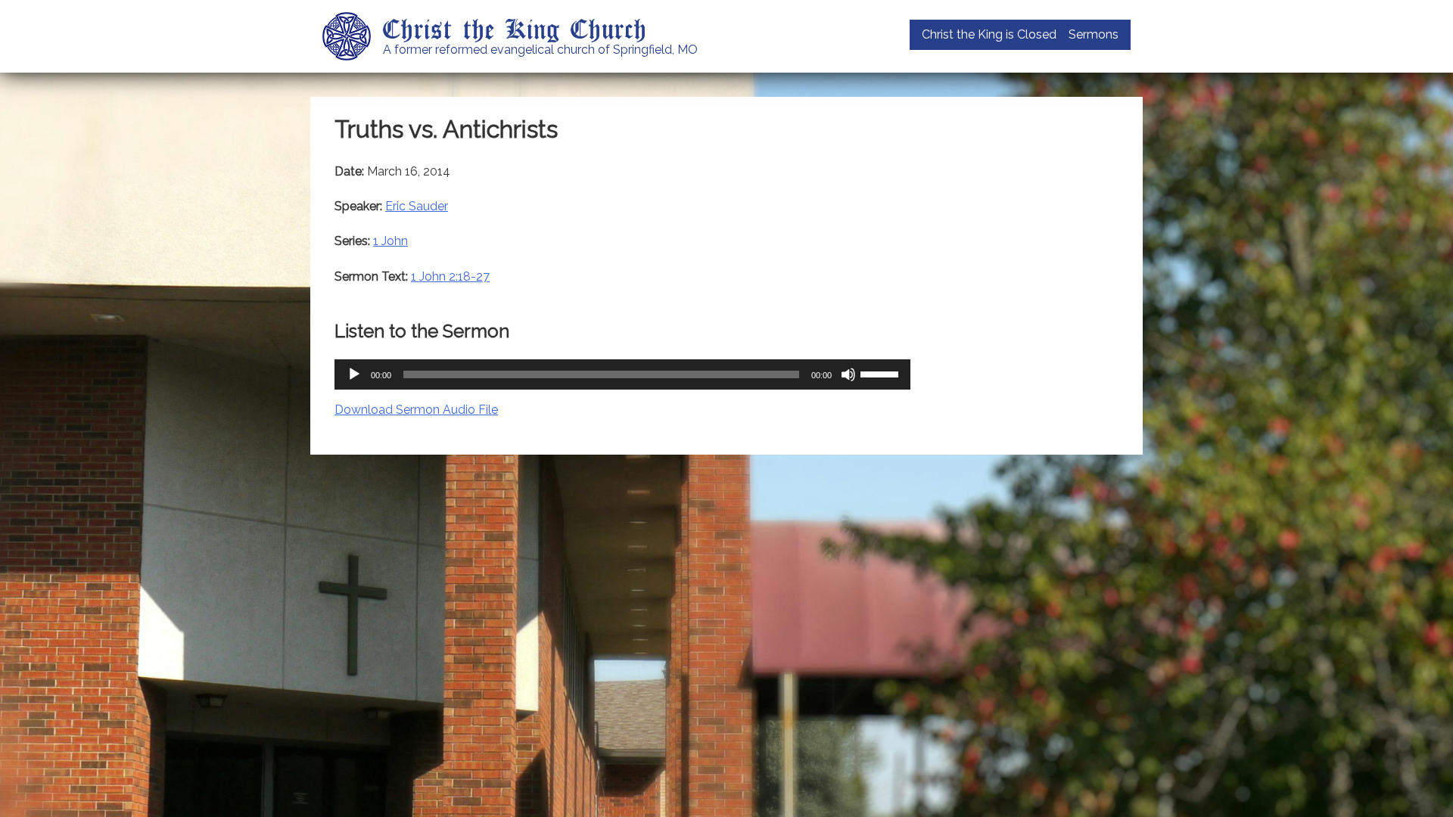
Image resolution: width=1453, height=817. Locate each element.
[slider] (881, 373)
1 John (390, 241)
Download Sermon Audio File (416, 409)
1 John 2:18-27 (450, 276)
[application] (622, 374)
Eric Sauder (416, 206)
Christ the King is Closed (989, 34)
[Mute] (848, 374)
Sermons (1094, 34)
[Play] (354, 374)
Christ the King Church (515, 28)
